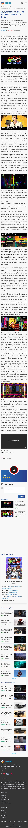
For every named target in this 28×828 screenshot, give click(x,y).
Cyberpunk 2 (4, 797)
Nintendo (20, 821)
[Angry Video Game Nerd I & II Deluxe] (14, 579)
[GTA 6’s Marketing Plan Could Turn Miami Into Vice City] (20, 633)
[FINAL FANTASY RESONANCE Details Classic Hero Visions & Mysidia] (20, 625)
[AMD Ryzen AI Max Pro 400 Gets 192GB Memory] (20, 734)
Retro (7, 598)
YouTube (7, 454)
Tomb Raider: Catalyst (6, 803)
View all (14, 753)
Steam (8, 588)
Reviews (8, 6)
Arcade (15, 594)
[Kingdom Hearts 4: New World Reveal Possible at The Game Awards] (20, 616)
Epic (11, 588)
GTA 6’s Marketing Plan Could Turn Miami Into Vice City (13, 788)
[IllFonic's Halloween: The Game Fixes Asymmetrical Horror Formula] (20, 642)
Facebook (12, 454)
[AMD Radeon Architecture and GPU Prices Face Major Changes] (20, 691)
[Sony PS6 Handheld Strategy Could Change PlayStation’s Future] (20, 708)
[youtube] (4, 774)
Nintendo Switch (18, 586)
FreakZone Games (13, 592)
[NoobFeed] (6, 3)
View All (14, 678)
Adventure (8, 594)
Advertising (3, 812)
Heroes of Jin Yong (5, 799)
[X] (1, 773)
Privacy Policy (4, 815)
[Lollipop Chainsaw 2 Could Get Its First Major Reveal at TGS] (20, 650)
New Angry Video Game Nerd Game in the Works (20, 502)
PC (14, 821)
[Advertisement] (14, 535)
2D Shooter (9, 596)
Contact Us (3, 817)
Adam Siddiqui (10, 30)
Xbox (10, 821)
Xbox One (4, 588)
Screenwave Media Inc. (14, 590)
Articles (13, 824)
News (25, 821)
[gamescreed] (7, 774)
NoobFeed (3, 6)
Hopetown (3, 795)
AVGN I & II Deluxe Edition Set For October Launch (20, 511)
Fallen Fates (3, 801)
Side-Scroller (14, 596)
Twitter (2, 454)
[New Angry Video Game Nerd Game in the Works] (7, 507)
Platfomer (20, 596)
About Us (3, 810)
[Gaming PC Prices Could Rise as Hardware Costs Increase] (20, 699)
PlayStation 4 (12, 586)
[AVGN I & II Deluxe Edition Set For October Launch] (7, 517)
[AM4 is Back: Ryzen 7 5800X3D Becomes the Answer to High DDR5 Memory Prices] (20, 751)
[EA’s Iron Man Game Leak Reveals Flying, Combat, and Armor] (20, 676)
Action (12, 594)
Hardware (20, 824)
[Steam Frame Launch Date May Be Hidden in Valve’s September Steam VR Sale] (20, 717)
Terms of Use (4, 814)
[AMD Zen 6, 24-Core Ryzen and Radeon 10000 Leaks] (20, 725)
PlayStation (3, 821)
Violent (3, 598)
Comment (21, 496)
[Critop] (11, 774)
